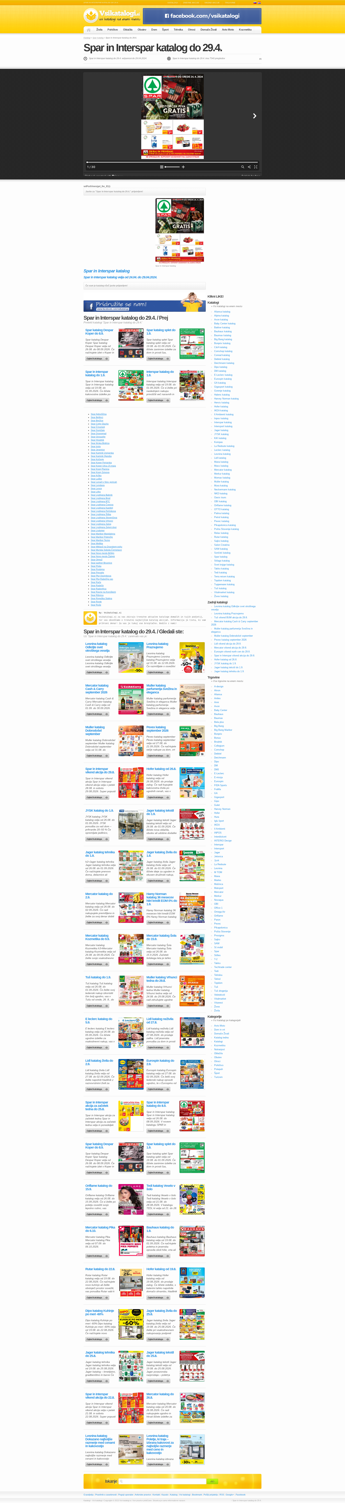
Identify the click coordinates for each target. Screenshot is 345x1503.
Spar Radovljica (98, 589)
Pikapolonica (220, 927)
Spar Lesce (96, 488)
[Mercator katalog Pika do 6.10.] (131, 1241)
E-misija (218, 777)
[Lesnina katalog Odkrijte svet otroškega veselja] (131, 657)
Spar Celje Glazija (100, 424)
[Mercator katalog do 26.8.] (192, 1407)
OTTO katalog (221, 509)
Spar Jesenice (98, 449)
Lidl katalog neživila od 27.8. (159, 1020)
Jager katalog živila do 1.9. (161, 854)
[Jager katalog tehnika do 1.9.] (131, 866)
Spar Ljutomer (98, 530)
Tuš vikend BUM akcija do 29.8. (231, 617)
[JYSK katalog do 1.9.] (131, 824)
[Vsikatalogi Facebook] (202, 23)
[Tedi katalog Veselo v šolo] (192, 1199)
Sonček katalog (222, 552)
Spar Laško (96, 479)
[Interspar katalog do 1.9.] (192, 385)
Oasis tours (220, 497)
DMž (216, 769)
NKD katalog (220, 493)
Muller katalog (221, 481)
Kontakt (156, 1494)
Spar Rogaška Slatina (101, 598)
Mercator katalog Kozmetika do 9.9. (97, 937)
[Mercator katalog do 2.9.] (131, 907)
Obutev (142, 29)
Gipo (216, 801)
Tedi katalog (220, 572)
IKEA (217, 824)
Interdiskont (220, 836)
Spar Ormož (96, 559)
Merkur (217, 896)
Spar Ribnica (97, 595)
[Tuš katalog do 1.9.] (131, 991)
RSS (222, 1494)
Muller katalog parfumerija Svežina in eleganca (161, 689)
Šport (165, 29)
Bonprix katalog (222, 343)
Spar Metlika (97, 543)
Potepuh (218, 1069)
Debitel (217, 753)
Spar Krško (96, 475)
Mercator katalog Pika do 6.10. (100, 1229)
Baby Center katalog (224, 323)
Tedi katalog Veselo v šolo (160, 1187)
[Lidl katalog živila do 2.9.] (131, 1074)
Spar (216, 951)
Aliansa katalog (222, 311)
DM (216, 765)
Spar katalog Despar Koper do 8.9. (99, 331)
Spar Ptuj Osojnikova (101, 576)
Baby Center (220, 710)
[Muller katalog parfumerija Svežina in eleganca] (192, 699)
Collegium (219, 745)
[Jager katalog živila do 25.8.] (192, 1324)
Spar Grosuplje (98, 437)
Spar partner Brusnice (101, 563)
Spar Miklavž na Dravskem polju (106, 547)
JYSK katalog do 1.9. (99, 810)
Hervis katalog (221, 402)
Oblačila (127, 29)
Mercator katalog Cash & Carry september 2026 (96, 689)
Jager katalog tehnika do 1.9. (100, 854)
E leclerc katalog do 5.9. (98, 1020)
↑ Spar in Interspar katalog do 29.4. (246, 1500)
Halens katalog (222, 394)
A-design (218, 686)
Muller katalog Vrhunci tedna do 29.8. (161, 979)
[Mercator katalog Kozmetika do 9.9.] (131, 949)
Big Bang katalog (223, 339)
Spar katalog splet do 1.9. (160, 331)
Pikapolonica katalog (225, 525)
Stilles (217, 955)
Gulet (217, 805)
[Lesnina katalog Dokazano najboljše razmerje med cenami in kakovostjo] (131, 1449)
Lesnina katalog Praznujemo (157, 645)
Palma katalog (221, 513)
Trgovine (230, 3)
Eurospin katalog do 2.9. (160, 1062)
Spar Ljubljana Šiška (101, 514)
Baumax (218, 718)
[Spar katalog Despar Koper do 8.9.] (131, 343)
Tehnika (178, 29)
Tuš (216, 987)
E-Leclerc (219, 773)
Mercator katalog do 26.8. (160, 1395)
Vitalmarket (220, 998)
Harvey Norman (222, 809)
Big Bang (219, 726)
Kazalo (165, 1494)
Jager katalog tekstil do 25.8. (160, 1354)
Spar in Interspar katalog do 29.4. (153, 47)
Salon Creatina (221, 545)
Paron (217, 919)
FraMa (217, 789)
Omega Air (219, 911)
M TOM (218, 872)
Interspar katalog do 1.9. (160, 373)
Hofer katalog (221, 406)
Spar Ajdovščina (99, 414)
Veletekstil (219, 994)
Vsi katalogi (184, 1494)
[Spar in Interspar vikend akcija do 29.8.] (131, 782)
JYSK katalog (221, 434)
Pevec (217, 923)
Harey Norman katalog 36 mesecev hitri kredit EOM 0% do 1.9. (161, 899)
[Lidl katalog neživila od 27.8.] (192, 1032)
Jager (217, 852)
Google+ (230, 1494)
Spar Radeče (97, 585)
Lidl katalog (220, 458)
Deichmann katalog (224, 363)
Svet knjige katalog (224, 564)
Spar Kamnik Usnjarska (102, 453)
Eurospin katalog (223, 379)
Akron (217, 690)
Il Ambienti (219, 828)
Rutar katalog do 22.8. (100, 1269)
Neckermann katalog (225, 489)
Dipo (216, 761)
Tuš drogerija (221, 990)
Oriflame (218, 915)
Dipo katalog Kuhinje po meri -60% (99, 1312)
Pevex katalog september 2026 (157, 729)
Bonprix (218, 734)
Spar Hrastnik (97, 440)
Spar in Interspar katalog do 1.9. (96, 373)
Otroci (191, 29)
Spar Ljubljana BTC (100, 501)
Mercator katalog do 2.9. (99, 895)
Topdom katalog (222, 580)
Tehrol (217, 979)
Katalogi (173, 3)
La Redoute (220, 864)
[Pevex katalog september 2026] (192, 741)
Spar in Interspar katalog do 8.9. (157, 1104)
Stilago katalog (222, 560)
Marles (217, 880)
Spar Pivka (96, 566)
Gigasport (219, 797)
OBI (216, 904)
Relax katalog (221, 533)
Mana (217, 876)
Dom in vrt (219, 1029)
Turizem (218, 1077)
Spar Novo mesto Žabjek (103, 556)
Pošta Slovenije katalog (226, 529)
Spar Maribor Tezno (100, 540)
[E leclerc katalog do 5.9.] (131, 1032)
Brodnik (218, 741)
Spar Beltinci (97, 417)
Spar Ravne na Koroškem (103, 592)
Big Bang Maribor (223, 730)
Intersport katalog (223, 426)
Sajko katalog (221, 541)
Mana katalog (221, 462)
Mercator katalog (223, 469)
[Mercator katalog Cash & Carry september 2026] (131, 699)
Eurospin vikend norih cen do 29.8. (232, 651)
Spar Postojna (98, 569)
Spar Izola (96, 446)
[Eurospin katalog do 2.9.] (192, 1074)
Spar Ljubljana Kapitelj (102, 508)
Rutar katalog (221, 537)
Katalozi (259, 3)
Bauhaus (218, 714)
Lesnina (218, 868)
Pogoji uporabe (125, 1494)
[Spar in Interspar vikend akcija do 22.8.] (131, 1407)
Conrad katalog (222, 355)
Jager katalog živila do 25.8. (161, 1312)
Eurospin (218, 781)
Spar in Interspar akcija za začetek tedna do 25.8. (96, 1106)
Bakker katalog (222, 327)
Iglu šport (219, 821)
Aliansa (218, 694)
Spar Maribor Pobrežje (102, 537)
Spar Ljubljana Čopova (102, 504)
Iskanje (111, 1481)
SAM (216, 943)
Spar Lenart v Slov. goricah (104, 482)
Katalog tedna (221, 1037)
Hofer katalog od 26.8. (161, 769)
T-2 (215, 959)
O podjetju (89, 1494)
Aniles (217, 698)
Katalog (174, 1494)
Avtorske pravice (143, 1494)
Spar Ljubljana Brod (100, 498)
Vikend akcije (212, 3)
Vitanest (218, 1002)
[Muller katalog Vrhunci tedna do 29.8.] (192, 991)
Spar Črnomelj (98, 427)
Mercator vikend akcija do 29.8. (230, 647)
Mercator (218, 892)
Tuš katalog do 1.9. (98, 977)
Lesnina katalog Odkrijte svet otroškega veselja (97, 647)
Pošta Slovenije (222, 931)
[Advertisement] (114, 223)
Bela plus (219, 722)
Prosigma (219, 935)
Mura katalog (221, 485)
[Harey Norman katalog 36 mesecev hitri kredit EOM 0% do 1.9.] (192, 907)
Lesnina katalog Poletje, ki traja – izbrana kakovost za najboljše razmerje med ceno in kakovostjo (160, 1444)
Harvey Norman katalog (226, 398)
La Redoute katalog (224, 446)
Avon (217, 706)
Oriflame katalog (222, 505)
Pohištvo (112, 29)
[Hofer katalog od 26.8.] (192, 782)
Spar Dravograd (98, 433)
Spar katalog (98, 38)
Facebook (240, 1494)
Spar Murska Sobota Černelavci (106, 550)
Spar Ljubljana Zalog (101, 524)
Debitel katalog (222, 359)
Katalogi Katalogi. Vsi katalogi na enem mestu (113, 15)
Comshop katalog (223, 351)
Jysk (216, 860)
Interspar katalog (223, 422)
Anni (216, 702)
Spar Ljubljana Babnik (101, 495)
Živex (217, 1006)
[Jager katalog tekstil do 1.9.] (192, 824)
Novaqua (218, 900)
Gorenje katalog (222, 390)
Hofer (217, 813)
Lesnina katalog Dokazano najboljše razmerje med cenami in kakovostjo (100, 1441)
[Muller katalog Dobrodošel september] (131, 741)
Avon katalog (221, 319)
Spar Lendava (98, 485)
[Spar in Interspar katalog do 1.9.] (131, 385)
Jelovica (218, 856)
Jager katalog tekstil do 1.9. (160, 812)
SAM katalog (221, 548)
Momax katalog (222, 477)
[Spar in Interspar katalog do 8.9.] (192, 1116)
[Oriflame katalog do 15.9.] (131, 1199)
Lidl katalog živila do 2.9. (99, 1062)
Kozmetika (245, 29)
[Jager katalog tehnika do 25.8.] (131, 1366)
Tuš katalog (220, 588)
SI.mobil (218, 947)
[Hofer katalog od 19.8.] (192, 1282)
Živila (99, 29)
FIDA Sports (220, 785)
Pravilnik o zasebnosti (106, 1494)
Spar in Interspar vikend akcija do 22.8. (99, 1395)
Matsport (218, 888)
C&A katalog (220, 347)
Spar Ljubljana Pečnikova (103, 511)
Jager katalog (221, 430)
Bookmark (197, 1494)
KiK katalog (220, 438)
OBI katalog (220, 501)
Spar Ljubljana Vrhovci (102, 521)
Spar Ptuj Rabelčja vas (102, 579)
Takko (217, 963)
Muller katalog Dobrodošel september (95, 731)
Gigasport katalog (223, 386)
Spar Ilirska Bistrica (100, 443)
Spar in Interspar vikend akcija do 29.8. (99, 770)
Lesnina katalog (222, 454)
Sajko (217, 939)
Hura (216, 817)
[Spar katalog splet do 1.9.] (192, 343)
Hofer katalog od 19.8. (161, 1269)
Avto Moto (228, 29)
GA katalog (220, 382)
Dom (154, 29)
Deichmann (220, 757)
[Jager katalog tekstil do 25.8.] (192, 1366)
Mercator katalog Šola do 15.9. (161, 937)
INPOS (218, 832)
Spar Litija (96, 492)
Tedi (216, 971)
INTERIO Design (223, 840)
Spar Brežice (97, 420)
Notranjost (219, 1049)
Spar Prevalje (97, 572)
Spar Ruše (96, 605)
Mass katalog (221, 465)
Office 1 (218, 907)
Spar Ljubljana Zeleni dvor (104, 527)
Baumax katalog (222, 335)
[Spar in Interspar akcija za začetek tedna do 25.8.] (131, 1116)
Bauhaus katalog (223, 331)
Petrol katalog (221, 517)
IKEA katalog (221, 410)
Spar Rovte (96, 601)
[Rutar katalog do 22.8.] (131, 1282)
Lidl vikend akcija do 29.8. (227, 643)
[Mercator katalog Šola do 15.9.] (192, 949)
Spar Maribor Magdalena (103, 534)
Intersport (219, 848)
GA (216, 793)
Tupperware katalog (224, 584)
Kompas (218, 442)
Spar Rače (96, 582)
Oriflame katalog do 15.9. (98, 1187)
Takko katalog (221, 568)
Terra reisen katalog (224, 576)
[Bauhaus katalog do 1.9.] (192, 1241)
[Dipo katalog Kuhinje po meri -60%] (131, 1324)
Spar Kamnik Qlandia (101, 456)
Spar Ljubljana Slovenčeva (104, 517)
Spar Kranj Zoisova (100, 472)
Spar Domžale (98, 430)
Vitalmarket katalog (224, 592)
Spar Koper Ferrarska (101, 462)
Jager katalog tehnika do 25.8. (100, 1354)
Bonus (217, 737)
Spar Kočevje (97, 459)
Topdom (218, 983)
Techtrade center (223, 967)
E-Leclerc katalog (223, 375)
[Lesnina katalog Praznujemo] (192, 657)
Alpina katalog (221, 315)
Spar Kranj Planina (100, 469)
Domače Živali (209, 29)
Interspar (218, 844)
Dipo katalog (220, 367)
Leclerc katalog (222, 450)
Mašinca (218, 884)
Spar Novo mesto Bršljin (102, 553)
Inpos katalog (221, 418)
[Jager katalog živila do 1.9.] (192, 866)
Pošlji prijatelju (211, 1494)
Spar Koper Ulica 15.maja (103, 466)
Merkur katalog (222, 473)
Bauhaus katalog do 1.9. (160, 1229)
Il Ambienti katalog (223, 414)
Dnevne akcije (191, 3)
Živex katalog (221, 596)
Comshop (219, 749)
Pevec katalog (221, 521)
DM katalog (220, 371)
